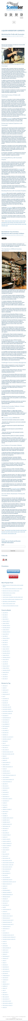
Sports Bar (5, 964)
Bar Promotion (6, 726)
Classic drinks (6, 764)
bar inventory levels (7, 709)
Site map (16, 16)
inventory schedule (7, 845)
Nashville (5, 888)
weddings (5, 986)
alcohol (5, 687)
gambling (5, 807)
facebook (5, 790)
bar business (6, 698)
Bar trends (5, 732)
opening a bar (6, 900)
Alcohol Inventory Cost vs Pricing (9, 592)
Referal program (6, 917)
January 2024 (6, 648)
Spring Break (6, 966)
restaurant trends (6, 926)
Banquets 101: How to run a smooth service (11, 590)
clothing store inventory (8, 766)
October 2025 (6, 629)
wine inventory (6, 998)
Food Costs (5, 794)
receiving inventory (7, 909)
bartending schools (7, 738)
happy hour (5, 811)
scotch (5, 941)
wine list (5, 1007)
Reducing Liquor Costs (8, 915)
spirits (4, 960)
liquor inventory (8, 220)
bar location (5, 715)
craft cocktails (6, 777)
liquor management (7, 868)
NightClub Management (8, 894)
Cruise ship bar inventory (8, 779)
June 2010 (5, 676)
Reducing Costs (6, 913)
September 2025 (6, 631)
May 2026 (5, 614)
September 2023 (6, 657)
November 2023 (6, 653)
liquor (4, 851)
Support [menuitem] (16, 1016)
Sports (4, 962)
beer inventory (6, 745)
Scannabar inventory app (8, 934)
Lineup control (6, 849)
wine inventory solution (8, 1003)
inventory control (6, 839)
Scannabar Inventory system (9, 939)
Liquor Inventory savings (8, 862)
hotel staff (5, 830)
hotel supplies (6, 832)
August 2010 (6, 672)
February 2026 (6, 621)
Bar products (6, 721)
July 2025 (5, 636)
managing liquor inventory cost (9, 881)
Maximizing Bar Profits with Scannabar (13, 34)
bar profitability (6, 724)
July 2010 (5, 674)
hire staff (5, 813)
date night (5, 783)
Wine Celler (5, 994)
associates (5, 692)
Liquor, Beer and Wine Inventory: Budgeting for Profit (12, 599)
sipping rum (5, 949)
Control (5, 768)
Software (5, 954)
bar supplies (6, 730)
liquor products (6, 871)
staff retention (6, 969)
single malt (5, 945)
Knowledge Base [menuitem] (22, 1016)
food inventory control (7, 798)
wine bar (5, 992)
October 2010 (6, 668)
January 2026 (6, 623)
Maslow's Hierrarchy (7, 883)
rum (4, 930)
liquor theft (5, 875)
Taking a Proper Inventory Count (9, 603)
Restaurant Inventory (7, 922)
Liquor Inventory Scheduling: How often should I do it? (13, 597)
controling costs (6, 770)
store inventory (6, 971)
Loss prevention (6, 877)
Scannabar (9, 118)
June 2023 (5, 663)
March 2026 (5, 619)
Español (21, 18)
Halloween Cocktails (7, 809)
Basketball (5, 741)
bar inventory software (8, 711)
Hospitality (5, 815)
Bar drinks (5, 702)
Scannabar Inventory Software (9, 937)
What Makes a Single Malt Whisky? (9, 601)
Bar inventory (6, 704)
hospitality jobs (6, 819)
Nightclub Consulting (7, 892)
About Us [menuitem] (4, 1016)
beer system (6, 749)
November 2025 (6, 627)
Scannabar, (20, 169)
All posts (3, 539)
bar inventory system (7, 713)
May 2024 (5, 642)
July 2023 (5, 661)
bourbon (5, 760)
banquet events (6, 694)
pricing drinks (6, 905)
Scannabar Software (8, 417)
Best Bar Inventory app (7, 224)
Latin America (6, 847)
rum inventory (6, 932)
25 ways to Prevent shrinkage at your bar (10, 605)
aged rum (5, 685)
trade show (5, 977)
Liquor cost (5, 856)
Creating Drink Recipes (7, 594)
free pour (5, 805)
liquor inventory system (17, 220)
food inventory (6, 796)
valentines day (6, 983)
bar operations (6, 719)
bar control (5, 700)
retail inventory (6, 928)
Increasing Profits (7, 834)
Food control (6, 792)
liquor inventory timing (7, 866)
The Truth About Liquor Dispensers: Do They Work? (12, 588)
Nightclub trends (6, 896)
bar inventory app (12, 222)
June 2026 (5, 612)
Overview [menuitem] (8, 1016)
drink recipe (5, 785)
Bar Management (7, 717)
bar (4, 696)
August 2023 (6, 659)
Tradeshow (5, 979)
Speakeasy (5, 958)
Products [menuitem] (12, 1016)
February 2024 (6, 646)
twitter (4, 981)
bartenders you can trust (8, 736)
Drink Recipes (6, 787)
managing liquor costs (7, 879)
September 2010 (6, 670)
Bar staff (5, 728)
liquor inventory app (20, 222)
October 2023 (6, 655)
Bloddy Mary (6, 758)
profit (4, 907)
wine (4, 990)
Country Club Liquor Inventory (9, 775)
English (21, 16)
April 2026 (5, 616)
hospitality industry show (8, 817)
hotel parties (6, 828)
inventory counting (7, 841)
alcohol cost (5, 689)
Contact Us (11, 16)
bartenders (5, 734)
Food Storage (6, 800)
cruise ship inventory (7, 781)
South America (6, 956)
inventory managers (7, 843)
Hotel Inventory (6, 826)
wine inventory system (7, 1005)
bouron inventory (6, 762)
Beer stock (5, 747)
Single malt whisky (7, 947)
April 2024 (5, 644)
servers (5, 943)
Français (21, 17)
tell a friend (5, 973)
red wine (5, 911)
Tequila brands (6, 975)
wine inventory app (12, 533)
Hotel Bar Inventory (7, 824)
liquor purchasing (6, 873)
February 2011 (6, 665)
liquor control (6, 853)
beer (4, 743)
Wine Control (6, 996)
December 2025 (6, 625)
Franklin (5, 802)
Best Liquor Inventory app (18, 224)
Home (6, 16)
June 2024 (5, 640)
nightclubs (5, 898)
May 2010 (5, 678)
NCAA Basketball (6, 890)
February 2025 (6, 638)
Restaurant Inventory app (8, 924)
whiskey (5, 988)
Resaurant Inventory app (8, 920)
